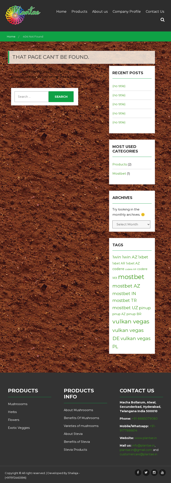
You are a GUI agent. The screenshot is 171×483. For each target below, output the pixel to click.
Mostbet (119, 173)
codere (118, 269)
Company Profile (127, 12)
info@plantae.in (143, 445)
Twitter (146, 472)
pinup (145, 307)
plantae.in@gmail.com (136, 450)
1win (116, 257)
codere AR (130, 269)
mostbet (131, 276)
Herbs (12, 412)
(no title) (119, 86)
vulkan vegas (130, 321)
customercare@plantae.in (138, 454)
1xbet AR (118, 263)
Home (61, 12)
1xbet (143, 257)
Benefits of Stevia (77, 442)
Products (79, 12)
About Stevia (73, 434)
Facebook (138, 472)
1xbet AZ (133, 263)
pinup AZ (119, 314)
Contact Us (155, 12)
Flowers (13, 420)
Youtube (162, 472)
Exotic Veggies (19, 428)
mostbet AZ (126, 286)
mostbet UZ (125, 307)
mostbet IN (124, 293)
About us (100, 12)
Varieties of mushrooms (81, 426)
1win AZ (129, 257)
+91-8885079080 (145, 418)
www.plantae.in (146, 438)
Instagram (154, 472)
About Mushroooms (78, 410)
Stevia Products (75, 450)
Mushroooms (17, 404)
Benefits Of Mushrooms (81, 418)
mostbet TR (124, 300)
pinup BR (133, 314)
